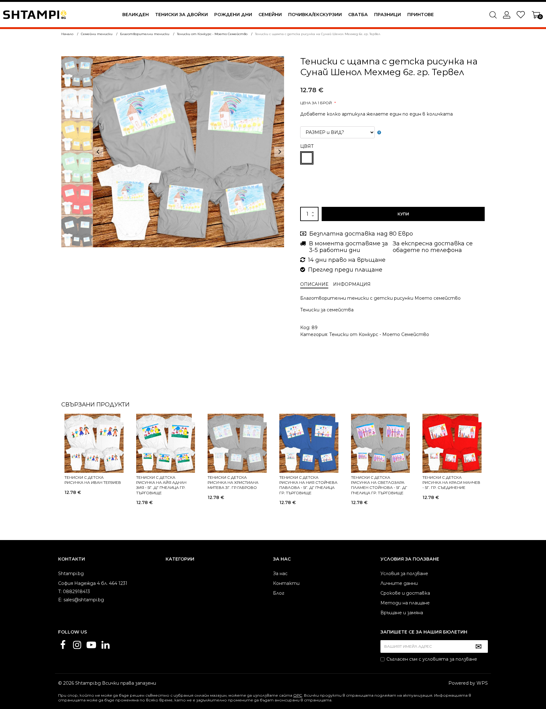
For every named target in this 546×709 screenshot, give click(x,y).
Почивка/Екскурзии (315, 14)
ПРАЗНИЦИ (387, 14)
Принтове (420, 14)
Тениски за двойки (181, 14)
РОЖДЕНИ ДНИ (233, 14)
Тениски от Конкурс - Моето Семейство (379, 334)
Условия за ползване (404, 573)
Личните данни (399, 583)
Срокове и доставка (405, 593)
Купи (403, 214)
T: (60, 591)
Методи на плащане (405, 603)
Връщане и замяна (401, 613)
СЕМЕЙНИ (270, 14)
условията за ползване (449, 659)
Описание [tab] (314, 284)
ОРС (297, 695)
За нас (280, 573)
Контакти (286, 583)
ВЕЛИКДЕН (135, 14)
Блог (278, 593)
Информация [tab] (352, 284)
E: (60, 600)
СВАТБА (358, 14)
